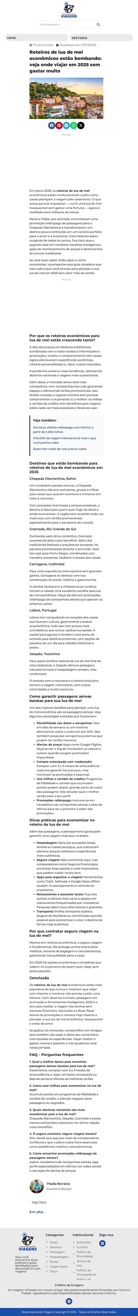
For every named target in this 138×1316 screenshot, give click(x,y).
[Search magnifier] (98, 24)
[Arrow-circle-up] (69, 1301)
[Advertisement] (66, 162)
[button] (52, 125)
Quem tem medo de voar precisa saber (60, 449)
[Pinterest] (102, 1243)
